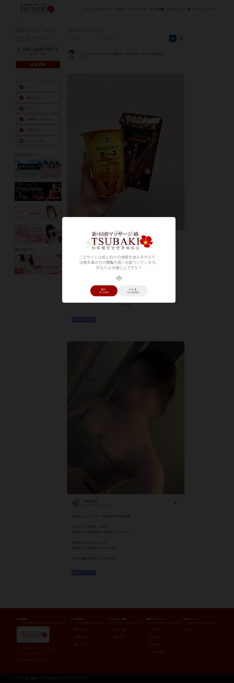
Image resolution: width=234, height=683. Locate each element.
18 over (104, 291)
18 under (133, 291)
